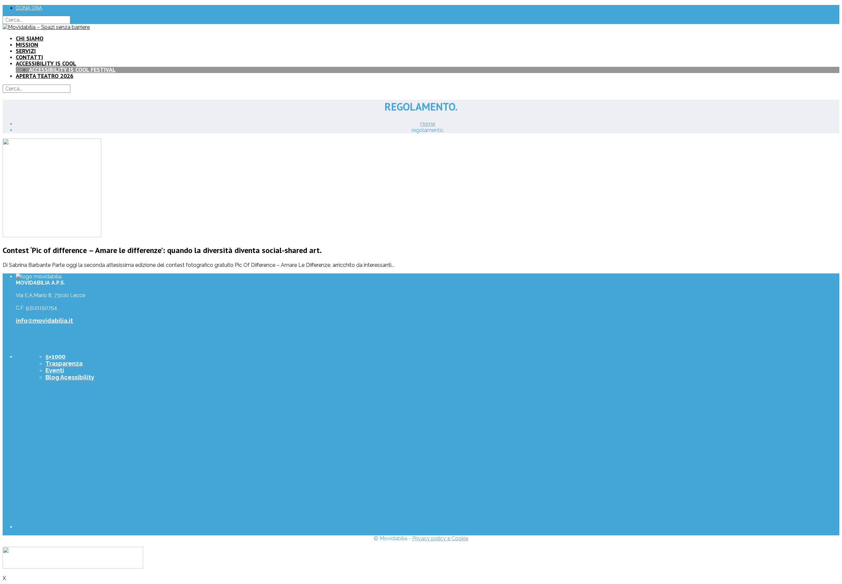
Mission (27, 44)
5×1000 (55, 356)
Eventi (54, 370)
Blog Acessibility (69, 377)
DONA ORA (29, 8)
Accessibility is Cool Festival (72, 69)
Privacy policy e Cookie (440, 538)
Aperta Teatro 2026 (44, 76)
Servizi (26, 51)
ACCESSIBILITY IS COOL (46, 63)
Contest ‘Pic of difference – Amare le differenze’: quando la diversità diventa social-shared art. (162, 250)
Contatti (29, 57)
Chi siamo (29, 38)
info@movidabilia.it (44, 320)
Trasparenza (64, 363)
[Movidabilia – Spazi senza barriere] (46, 27)
